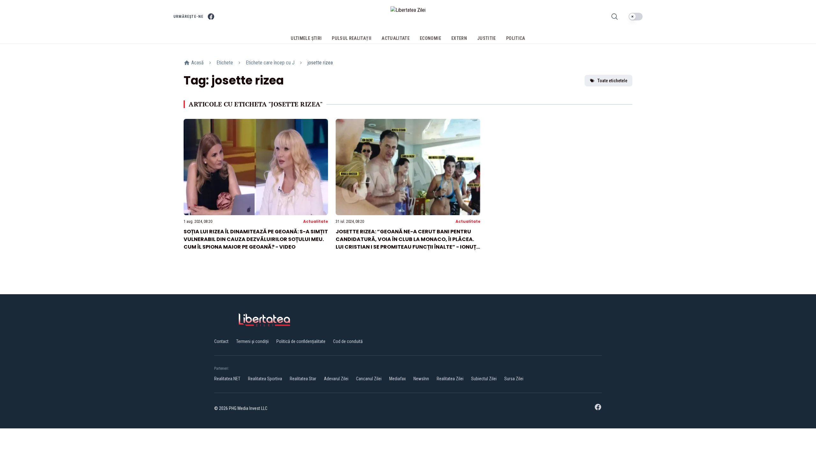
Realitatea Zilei (450, 378)
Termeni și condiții (252, 341)
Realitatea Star (303, 378)
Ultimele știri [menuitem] (306, 38)
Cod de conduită (348, 341)
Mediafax (397, 378)
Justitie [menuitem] (486, 38)
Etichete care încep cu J (270, 63)
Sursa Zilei (513, 378)
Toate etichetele (612, 80)
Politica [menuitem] (515, 38)
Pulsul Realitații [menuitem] (351, 38)
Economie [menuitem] (430, 38)
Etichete (224, 63)
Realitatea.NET (227, 378)
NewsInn (421, 378)
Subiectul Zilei (484, 378)
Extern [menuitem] (459, 38)
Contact (221, 341)
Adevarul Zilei (336, 378)
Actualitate (315, 221)
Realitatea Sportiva (265, 378)
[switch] (636, 16)
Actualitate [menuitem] (396, 38)
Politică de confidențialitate (300, 341)
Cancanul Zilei (369, 378)
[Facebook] (211, 16)
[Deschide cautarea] (614, 16)
